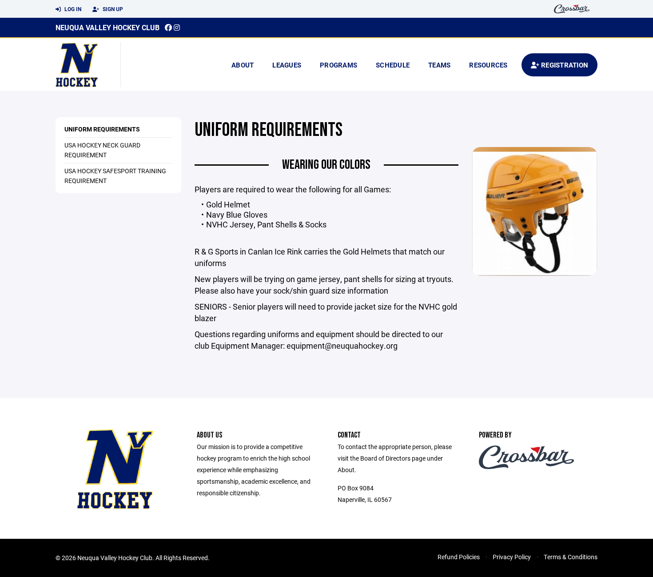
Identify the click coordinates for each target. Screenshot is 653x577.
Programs (338, 64)
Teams (439, 64)
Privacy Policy (512, 557)
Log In (72, 8)
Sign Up (112, 8)
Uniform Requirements (102, 129)
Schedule (393, 64)
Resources (488, 64)
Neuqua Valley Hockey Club (107, 27)
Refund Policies (459, 557)
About (242, 64)
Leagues (286, 64)
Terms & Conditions (570, 557)
